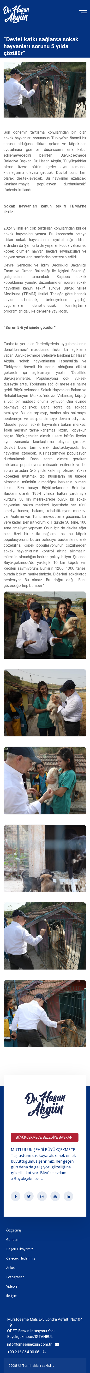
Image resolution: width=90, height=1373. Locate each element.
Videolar (12, 1286)
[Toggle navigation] (82, 11)
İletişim (11, 1295)
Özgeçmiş (14, 1230)
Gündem (12, 1239)
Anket (10, 1267)
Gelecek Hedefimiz (20, 1258)
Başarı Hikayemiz (19, 1249)
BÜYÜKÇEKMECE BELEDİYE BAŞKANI (44, 1137)
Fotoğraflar (15, 1277)
